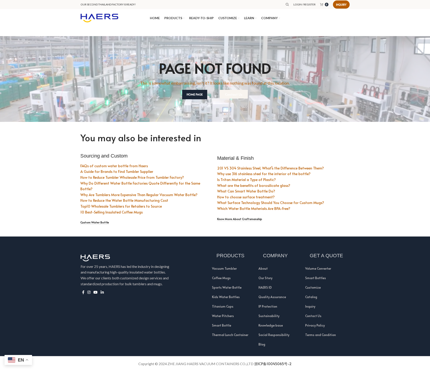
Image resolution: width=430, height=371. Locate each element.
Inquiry (341, 4)
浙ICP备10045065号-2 (273, 363)
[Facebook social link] (83, 292)
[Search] (287, 4)
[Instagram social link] (89, 292)
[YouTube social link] (95, 292)
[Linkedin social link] (102, 292)
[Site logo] (100, 17)
